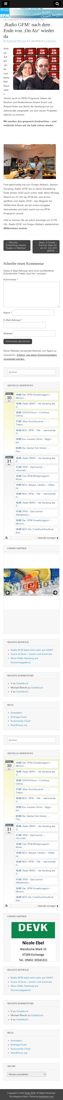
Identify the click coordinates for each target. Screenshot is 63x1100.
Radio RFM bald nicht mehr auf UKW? (32, 650)
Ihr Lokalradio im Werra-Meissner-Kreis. (24, 20)
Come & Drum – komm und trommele (31, 654)
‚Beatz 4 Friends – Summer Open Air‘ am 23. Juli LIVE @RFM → (48, 246)
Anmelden (16, 712)
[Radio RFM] (31, 13)
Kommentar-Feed (20, 721)
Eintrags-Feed (18, 717)
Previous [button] (8, 593)
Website (8, 333)
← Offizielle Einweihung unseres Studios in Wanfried (16, 245)
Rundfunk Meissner (16, 41)
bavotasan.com (46, 1096)
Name (8, 312)
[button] (6, 538)
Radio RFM (30, 1093)
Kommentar (11, 279)
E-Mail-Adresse (13, 320)
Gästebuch (22, 683)
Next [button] (55, 593)
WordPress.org (19, 725)
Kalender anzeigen (47, 537)
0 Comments (50, 41)
